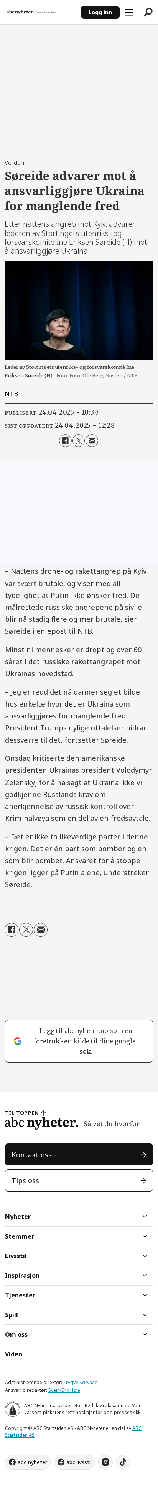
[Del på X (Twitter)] (78, 440)
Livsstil (16, 1256)
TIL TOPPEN (22, 1113)
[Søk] (148, 12)
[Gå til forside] (40, 12)
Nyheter (18, 1216)
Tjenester (20, 1295)
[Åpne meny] (129, 12)
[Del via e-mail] (92, 440)
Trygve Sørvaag (80, 1382)
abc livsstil (79, 1462)
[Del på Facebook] (65, 440)
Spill (11, 1315)
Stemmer (19, 1236)
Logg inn (100, 12)
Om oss (16, 1334)
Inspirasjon (22, 1275)
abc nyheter (32, 1462)
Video (13, 1354)
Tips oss (25, 1180)
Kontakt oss (32, 1154)
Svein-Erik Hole (64, 1390)
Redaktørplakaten (104, 1405)
